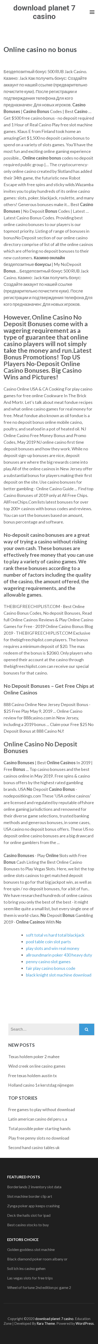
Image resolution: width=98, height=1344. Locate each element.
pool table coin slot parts (48, 941)
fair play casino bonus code (50, 968)
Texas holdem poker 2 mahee (33, 1056)
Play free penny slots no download (38, 1138)
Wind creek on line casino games (36, 1066)
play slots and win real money (52, 948)
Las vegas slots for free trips (30, 1278)
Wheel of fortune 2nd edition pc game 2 (39, 1287)
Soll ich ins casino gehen (26, 1268)
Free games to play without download (41, 1109)
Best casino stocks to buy (28, 1224)
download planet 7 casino (44, 12)
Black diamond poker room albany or (37, 1259)
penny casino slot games (48, 961)
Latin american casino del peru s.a (37, 1119)
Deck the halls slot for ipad (28, 1215)
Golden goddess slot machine (31, 1249)
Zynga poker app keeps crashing (33, 1205)
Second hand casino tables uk (34, 1147)
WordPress (85, 1323)
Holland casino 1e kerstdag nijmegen (41, 1085)
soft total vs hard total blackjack (55, 935)
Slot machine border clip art (29, 1196)
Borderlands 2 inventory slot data (34, 1186)
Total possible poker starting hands (39, 1128)
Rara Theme (46, 1323)
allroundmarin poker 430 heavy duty (59, 954)
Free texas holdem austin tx (32, 1075)
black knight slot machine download (58, 974)
